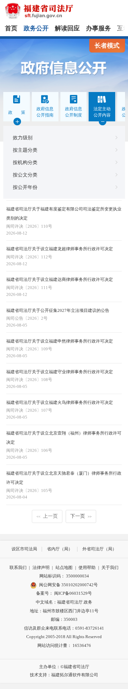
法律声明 (41, 567)
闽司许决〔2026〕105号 (29, 490)
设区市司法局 (24, 548)
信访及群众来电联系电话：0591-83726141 (64, 628)
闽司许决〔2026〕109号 (29, 348)
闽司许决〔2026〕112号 (29, 256)
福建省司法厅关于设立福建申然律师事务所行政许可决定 (59, 341)
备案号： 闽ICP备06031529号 (64, 593)
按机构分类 (25, 162)
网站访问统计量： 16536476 (64, 645)
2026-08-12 (16, 233)
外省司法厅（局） (99, 548)
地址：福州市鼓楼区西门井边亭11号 (64, 610)
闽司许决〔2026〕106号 (29, 450)
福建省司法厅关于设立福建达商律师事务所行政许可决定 (59, 279)
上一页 (47, 516)
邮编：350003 (64, 619)
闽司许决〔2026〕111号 (29, 287)
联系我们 (18, 567)
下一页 (81, 516)
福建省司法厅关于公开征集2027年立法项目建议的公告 (57, 310)
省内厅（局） (60, 548)
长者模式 (107, 45)
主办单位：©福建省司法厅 (64, 666)
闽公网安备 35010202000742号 (68, 584)
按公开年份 (25, 187)
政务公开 (36, 28)
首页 (11, 28)
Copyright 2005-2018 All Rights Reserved (64, 636)
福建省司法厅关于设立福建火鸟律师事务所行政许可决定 (59, 402)
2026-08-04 (16, 497)
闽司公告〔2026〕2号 (27, 318)
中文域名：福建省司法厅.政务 (64, 602)
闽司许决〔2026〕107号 (29, 410)
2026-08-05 (16, 325)
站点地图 (64, 567)
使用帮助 (87, 567)
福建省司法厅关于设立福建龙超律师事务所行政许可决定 (59, 248)
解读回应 (67, 28)
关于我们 (109, 567)
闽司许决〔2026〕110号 (29, 226)
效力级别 (22, 137)
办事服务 (98, 28)
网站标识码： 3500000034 (64, 576)
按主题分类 (25, 150)
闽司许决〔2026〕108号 (29, 379)
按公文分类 (25, 174)
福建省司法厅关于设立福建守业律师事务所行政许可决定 (59, 371)
